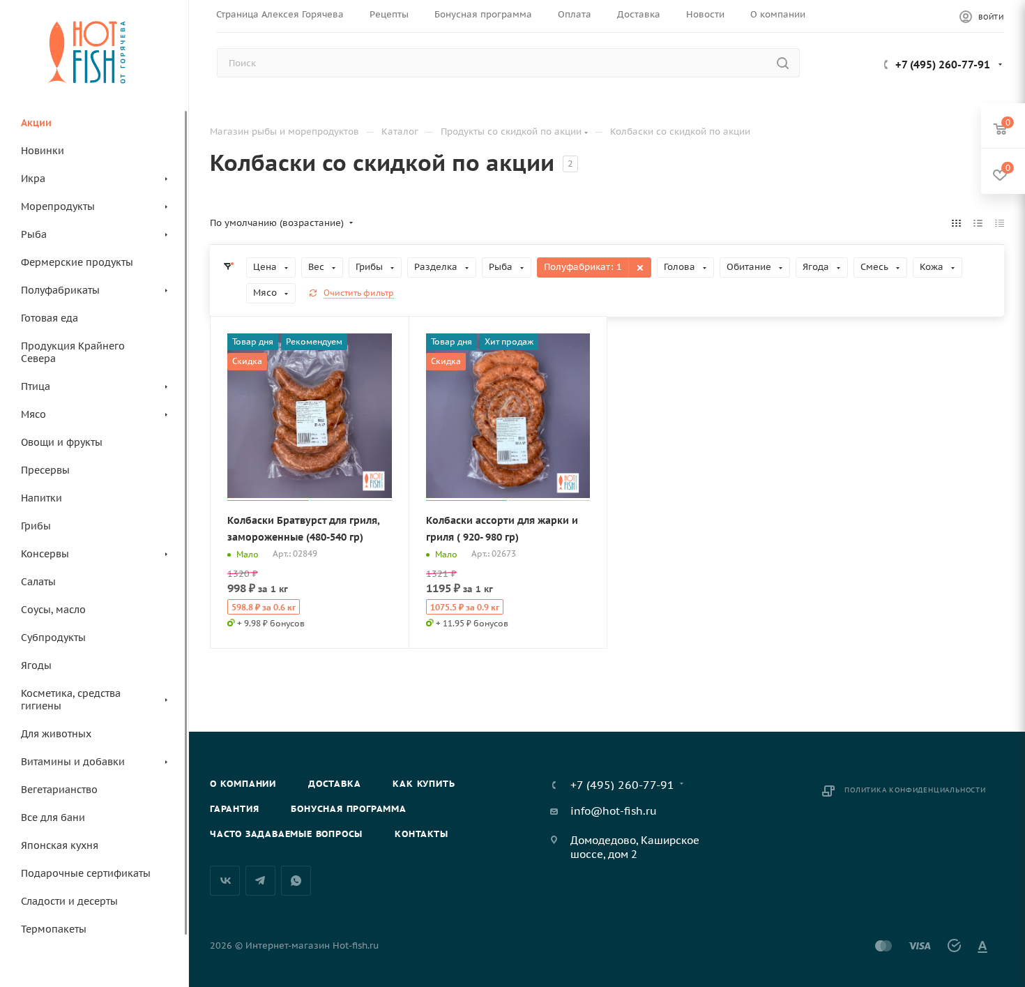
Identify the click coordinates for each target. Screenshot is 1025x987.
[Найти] (783, 62)
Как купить (424, 784)
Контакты (421, 834)
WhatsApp (296, 881)
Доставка (334, 784)
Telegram (260, 881)
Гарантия (234, 809)
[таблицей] (999, 223)
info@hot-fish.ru (613, 811)
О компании (243, 784)
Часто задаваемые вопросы (286, 834)
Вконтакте (225, 881)
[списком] (978, 223)
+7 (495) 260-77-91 (942, 64)
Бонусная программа (348, 809)
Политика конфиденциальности (915, 789)
